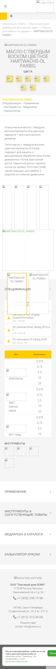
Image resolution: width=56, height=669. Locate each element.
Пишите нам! (28, 622)
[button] (32, 16)
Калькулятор (12, 110)
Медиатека (30, 107)
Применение (31, 103)
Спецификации (11, 103)
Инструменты (12, 107)
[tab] (28, 289)
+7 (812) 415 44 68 (29, 617)
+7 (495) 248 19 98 (29, 598)
